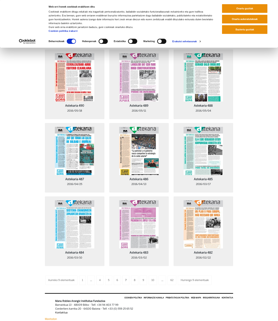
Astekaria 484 (74, 252)
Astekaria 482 (203, 252)
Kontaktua (227, 298)
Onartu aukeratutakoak (245, 19)
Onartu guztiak (244, 8)
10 (152, 280)
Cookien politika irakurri (63, 31)
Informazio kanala (154, 298)
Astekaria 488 (203, 105)
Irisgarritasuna (211, 298)
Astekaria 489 (139, 105)
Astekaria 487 (74, 179)
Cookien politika (133, 298)
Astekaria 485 (203, 179)
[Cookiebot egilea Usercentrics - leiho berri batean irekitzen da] (27, 41)
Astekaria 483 (139, 252)
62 (171, 280)
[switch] (103, 41)
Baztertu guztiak (245, 29)
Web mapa (196, 298)
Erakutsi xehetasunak (184, 41)
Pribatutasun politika (177, 298)
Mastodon (51, 319)
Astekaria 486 (139, 179)
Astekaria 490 (74, 105)
